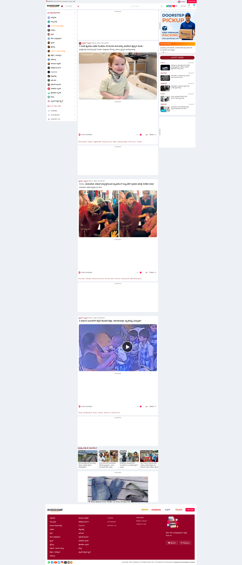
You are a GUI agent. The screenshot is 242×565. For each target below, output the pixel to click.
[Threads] (68, 562)
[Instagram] (62, 562)
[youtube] (55, 562)
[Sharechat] (71, 562)
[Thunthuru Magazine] (179, 509)
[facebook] (52, 562)
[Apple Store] (172, 543)
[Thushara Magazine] (167, 509)
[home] (53, 6)
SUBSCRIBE (191, 2)
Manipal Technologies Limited (184, 562)
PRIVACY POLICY (141, 521)
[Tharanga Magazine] (145, 509)
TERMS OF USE (141, 524)
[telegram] (58, 562)
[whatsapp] (49, 562)
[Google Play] (185, 543)
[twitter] (65, 562)
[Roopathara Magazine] (156, 509)
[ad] (178, 26)
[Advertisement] (118, 26)
